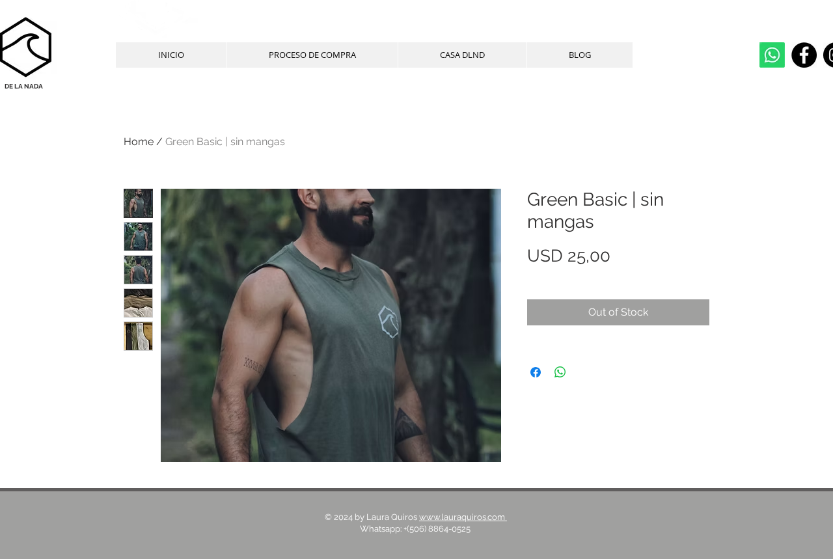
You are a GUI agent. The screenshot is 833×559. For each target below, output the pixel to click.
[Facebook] (804, 55)
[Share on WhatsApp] (560, 372)
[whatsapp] (772, 55)
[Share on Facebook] (535, 372)
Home (139, 141)
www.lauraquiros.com (463, 517)
